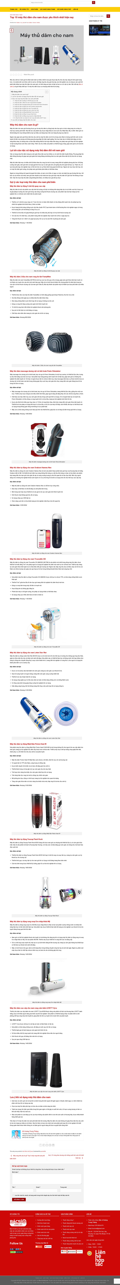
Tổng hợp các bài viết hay (45, 1238)
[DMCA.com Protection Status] (16, 1252)
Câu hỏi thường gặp (43, 1235)
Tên (13, 1187)
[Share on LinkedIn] (53, 1145)
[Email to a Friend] (46, 1145)
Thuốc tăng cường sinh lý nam (72, 1241)
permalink (43, 1151)
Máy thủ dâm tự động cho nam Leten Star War (27, 110)
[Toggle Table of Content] (46, 91)
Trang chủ (13, 9)
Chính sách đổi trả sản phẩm (46, 1229)
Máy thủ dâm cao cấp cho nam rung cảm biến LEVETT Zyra (31, 118)
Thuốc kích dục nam (69, 1229)
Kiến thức (67, 1278)
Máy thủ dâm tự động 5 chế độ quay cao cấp (26, 100)
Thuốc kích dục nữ (68, 1226)
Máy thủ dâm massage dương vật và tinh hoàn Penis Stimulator (31, 104)
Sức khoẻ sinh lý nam (47, 9)
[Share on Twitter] (43, 1145)
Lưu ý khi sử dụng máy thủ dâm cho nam (24, 120)
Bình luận (15, 1172)
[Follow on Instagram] (12, 1249)
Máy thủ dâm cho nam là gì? (20, 94)
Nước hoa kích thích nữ (70, 1238)
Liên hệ (75, 9)
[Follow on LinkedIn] (18, 1249)
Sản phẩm (34, 9)
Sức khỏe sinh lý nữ (64, 9)
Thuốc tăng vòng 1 (68, 1220)
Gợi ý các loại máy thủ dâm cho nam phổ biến (25, 99)
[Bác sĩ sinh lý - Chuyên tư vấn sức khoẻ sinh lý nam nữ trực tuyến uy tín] (18, 3)
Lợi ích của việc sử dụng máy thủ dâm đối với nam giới (28, 96)
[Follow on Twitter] (16, 1249)
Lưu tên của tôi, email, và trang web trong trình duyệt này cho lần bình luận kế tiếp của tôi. (42, 1195)
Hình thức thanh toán (43, 1223)
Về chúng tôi (75, 1278)
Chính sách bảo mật (43, 1232)
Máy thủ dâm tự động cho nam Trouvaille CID (26, 108)
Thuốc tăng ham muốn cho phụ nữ (73, 1244)
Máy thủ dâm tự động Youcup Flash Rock (25, 114)
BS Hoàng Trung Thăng (33, 22)
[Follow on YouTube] (20, 1249)
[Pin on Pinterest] (50, 1145)
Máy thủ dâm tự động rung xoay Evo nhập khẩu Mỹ (28, 116)
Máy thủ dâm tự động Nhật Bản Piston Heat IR (27, 112)
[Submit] (93, 2)
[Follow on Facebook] (11, 1249)
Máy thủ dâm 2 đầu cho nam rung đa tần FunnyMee (28, 102)
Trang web (63, 1187)
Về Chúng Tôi (24, 9)
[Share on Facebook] (40, 1145)
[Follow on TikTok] (14, 1249)
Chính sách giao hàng (43, 1226)
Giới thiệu (46, 1278)
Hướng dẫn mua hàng (43, 1220)
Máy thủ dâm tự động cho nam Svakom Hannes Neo (28, 106)
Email (38, 1187)
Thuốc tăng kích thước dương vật (73, 1223)
